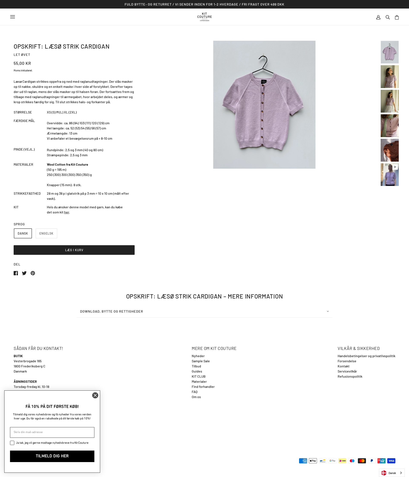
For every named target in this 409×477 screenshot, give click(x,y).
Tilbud (196, 366)
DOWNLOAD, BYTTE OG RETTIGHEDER (111, 311)
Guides (197, 371)
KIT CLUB (199, 376)
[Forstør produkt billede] (264, 105)
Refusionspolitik (350, 376)
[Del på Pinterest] (33, 272)
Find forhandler (203, 386)
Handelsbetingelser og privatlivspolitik (366, 356)
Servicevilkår (347, 371)
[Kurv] (397, 17)
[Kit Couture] (204, 16)
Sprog (19, 224)
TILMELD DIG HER (52, 456)
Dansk (392, 473)
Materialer (199, 381)
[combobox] (392, 473)
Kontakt (344, 366)
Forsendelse (347, 361)
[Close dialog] (95, 395)
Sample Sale (201, 361)
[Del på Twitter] (24, 272)
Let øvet (22, 54)
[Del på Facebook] (16, 272)
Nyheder (198, 356)
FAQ (194, 392)
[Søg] (387, 16)
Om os (196, 397)
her (66, 212)
